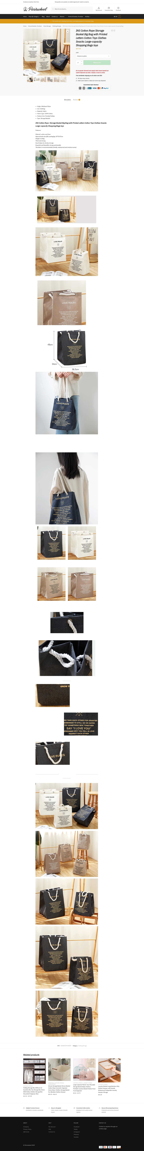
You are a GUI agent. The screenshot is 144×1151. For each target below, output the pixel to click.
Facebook (76, 1127)
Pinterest (76, 1134)
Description (67, 99)
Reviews (75, 99)
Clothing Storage (56, 26)
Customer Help (109, 10)
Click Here (36, 2)
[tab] (67, 98)
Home (24, 26)
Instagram (77, 1132)
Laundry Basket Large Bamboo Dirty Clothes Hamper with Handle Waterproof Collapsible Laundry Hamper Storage (108, 1089)
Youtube (76, 1137)
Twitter (76, 1129)
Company (26, 1127)
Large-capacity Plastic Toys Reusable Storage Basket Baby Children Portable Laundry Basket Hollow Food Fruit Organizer (84, 1088)
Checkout (118, 10)
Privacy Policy (27, 1129)
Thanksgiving (52, 1084)
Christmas (51, 1083)
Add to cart (97, 62)
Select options (34, 1100)
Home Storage (47, 26)
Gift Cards (26, 1132)
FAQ (49, 1129)
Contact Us (51, 1132)
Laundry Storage (87, 1083)
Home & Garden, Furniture (35, 26)
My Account (99, 10)
